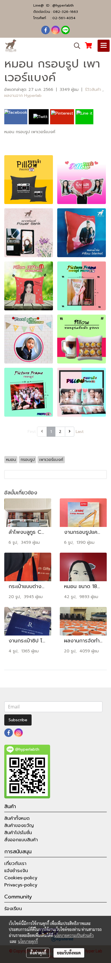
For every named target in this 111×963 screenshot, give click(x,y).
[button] (75, 46)
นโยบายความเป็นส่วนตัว (74, 935)
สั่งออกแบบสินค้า (21, 839)
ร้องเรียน (13, 908)
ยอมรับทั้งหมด (69, 952)
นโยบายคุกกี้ (28, 941)
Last (80, 432)
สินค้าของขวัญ (19, 825)
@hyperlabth (63, 5)
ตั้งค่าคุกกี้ (38, 952)
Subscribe (18, 720)
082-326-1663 (65, 11)
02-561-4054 (63, 18)
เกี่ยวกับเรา (15, 863)
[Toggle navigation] (103, 45)
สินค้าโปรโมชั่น (18, 832)
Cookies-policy (20, 877)
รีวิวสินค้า (93, 90)
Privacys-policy (20, 885)
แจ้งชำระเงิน (16, 870)
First (32, 432)
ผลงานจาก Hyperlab (23, 96)
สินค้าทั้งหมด (17, 818)
